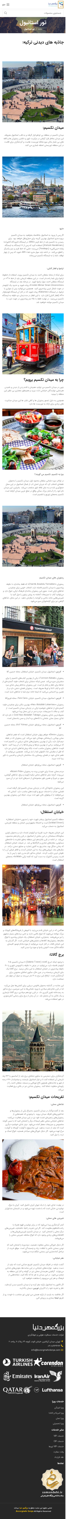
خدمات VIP (59, 1436)
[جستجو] (5, 13)
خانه (40, 29)
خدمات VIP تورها (56, 1446)
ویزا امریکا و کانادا (56, 1413)
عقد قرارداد (59, 1457)
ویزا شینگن (59, 1407)
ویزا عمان (60, 1418)
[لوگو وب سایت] (56, 4)
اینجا (56, 1298)
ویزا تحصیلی (58, 1423)
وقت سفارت (58, 1452)
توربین (36, 1288)
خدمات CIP (59, 1441)
